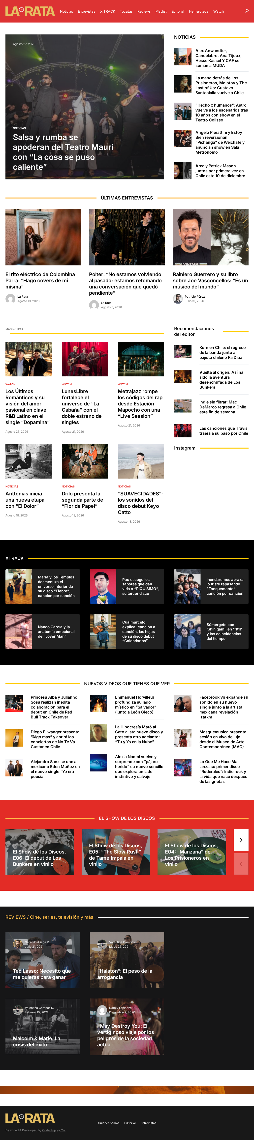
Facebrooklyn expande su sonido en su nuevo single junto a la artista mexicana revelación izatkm (223, 707)
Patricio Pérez (195, 296)
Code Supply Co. (53, 1130)
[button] (247, 11)
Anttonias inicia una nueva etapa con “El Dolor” (24, 500)
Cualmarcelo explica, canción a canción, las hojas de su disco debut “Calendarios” (138, 631)
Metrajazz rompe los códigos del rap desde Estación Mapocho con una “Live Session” (140, 403)
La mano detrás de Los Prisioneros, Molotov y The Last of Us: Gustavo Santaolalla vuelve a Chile (221, 85)
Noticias (19, 128)
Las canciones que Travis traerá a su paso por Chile (223, 431)
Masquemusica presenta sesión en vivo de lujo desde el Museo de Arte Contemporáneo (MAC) (222, 739)
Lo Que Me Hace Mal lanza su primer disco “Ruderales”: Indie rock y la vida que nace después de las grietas (223, 771)
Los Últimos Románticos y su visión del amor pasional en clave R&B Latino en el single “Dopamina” (27, 406)
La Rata (22, 296)
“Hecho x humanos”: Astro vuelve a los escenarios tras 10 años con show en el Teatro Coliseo (221, 112)
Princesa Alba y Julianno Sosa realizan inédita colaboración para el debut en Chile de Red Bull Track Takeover (54, 707)
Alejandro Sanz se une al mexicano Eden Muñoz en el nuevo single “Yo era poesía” (55, 769)
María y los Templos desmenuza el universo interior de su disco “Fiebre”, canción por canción (56, 586)
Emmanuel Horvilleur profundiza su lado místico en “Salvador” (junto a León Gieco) (135, 704)
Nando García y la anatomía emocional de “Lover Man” (56, 632)
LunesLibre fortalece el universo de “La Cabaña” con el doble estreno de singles (82, 406)
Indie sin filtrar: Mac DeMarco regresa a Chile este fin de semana (222, 406)
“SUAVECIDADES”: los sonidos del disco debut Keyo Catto (140, 503)
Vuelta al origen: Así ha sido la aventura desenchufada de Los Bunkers (221, 380)
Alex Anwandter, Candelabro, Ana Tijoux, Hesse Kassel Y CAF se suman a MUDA (218, 58)
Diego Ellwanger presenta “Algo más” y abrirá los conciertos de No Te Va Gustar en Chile (55, 739)
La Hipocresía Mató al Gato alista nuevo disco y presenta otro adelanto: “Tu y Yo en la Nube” (139, 734)
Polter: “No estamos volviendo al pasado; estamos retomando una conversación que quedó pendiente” (125, 283)
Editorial (130, 1123)
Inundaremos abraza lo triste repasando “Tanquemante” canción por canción (225, 586)
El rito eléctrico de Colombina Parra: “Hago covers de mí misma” (40, 280)
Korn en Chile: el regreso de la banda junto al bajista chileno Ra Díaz (222, 352)
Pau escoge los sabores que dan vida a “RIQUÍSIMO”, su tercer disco (140, 586)
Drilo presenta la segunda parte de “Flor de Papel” (82, 500)
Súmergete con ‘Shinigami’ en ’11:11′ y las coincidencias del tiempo (224, 632)
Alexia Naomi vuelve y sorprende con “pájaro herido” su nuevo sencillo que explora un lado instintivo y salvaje (139, 766)
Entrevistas (148, 1123)
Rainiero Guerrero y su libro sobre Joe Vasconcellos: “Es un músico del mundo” (210, 280)
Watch (10, 384)
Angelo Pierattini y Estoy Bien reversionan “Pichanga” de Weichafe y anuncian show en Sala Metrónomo (220, 142)
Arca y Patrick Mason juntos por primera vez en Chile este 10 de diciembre (220, 170)
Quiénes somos (108, 1123)
